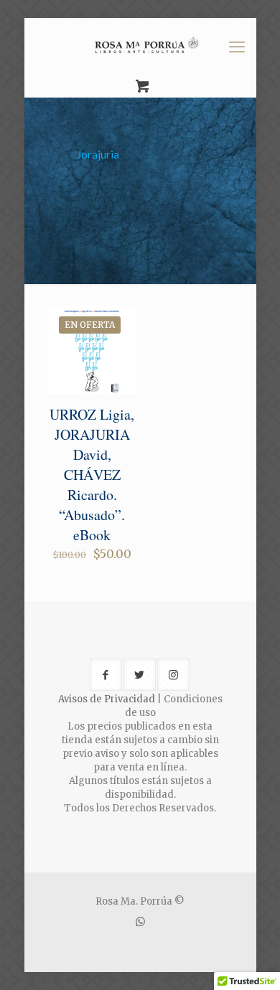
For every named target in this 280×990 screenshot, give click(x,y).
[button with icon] (106, 675)
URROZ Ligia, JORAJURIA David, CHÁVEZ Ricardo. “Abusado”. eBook (92, 474)
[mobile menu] (237, 46)
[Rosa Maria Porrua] (140, 46)
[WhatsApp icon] (140, 921)
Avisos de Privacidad (106, 699)
